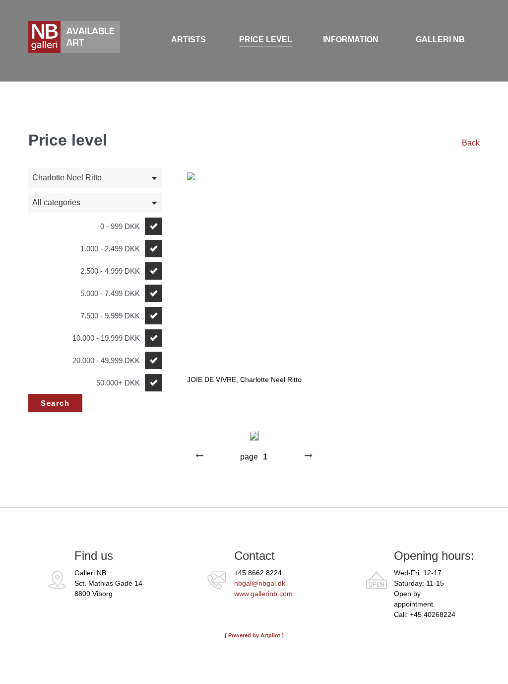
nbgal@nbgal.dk (259, 583)
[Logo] (63, 41)
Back (471, 143)
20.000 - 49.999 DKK (106, 360)
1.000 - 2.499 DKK (110, 248)
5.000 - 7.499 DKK (110, 293)
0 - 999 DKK (120, 226)
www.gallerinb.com (263, 594)
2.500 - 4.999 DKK (110, 271)
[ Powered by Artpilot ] (254, 635)
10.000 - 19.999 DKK (106, 338)
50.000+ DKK (118, 383)
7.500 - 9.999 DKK (110, 315)
